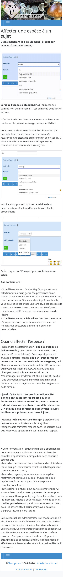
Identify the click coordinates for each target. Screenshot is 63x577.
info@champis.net (47, 563)
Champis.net (15, 563)
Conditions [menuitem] (41, 569)
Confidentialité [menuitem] (24, 569)
